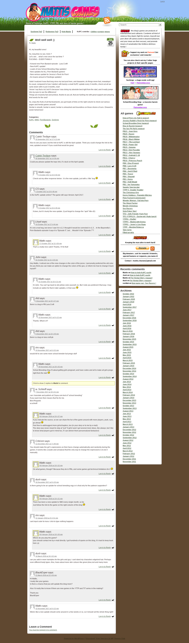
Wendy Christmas (130, 206)
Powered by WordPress (74, 639)
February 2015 (129, 363)
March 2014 (128, 392)
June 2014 (127, 384)
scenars (100, 32)
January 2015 (128, 366)
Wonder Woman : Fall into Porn (135, 201)
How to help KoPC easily (141, 273)
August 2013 (128, 411)
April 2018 (127, 305)
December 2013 (129, 400)
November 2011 (129, 462)
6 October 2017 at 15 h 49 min (49, 208)
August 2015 (128, 347)
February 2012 (129, 454)
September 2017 (130, 307)
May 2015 (127, 355)
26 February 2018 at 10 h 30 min (51, 534)
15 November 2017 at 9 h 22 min (50, 317)
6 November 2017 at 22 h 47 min (47, 301)
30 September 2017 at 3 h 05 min (47, 158)
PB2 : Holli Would (130, 182)
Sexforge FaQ (36, 32)
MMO (37, 120)
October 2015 (128, 342)
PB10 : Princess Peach (132, 161)
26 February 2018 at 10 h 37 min (51, 416)
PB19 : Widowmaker (131, 137)
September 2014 (130, 376)
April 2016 (127, 328)
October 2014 (128, 374)
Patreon (151, 52)
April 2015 (127, 358)
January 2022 (128, 297)
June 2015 (127, 352)
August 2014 (128, 379)
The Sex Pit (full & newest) (134, 129)
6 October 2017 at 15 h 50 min (49, 175)
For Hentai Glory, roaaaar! (142, 278)
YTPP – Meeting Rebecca (133, 227)
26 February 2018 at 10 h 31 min (51, 499)
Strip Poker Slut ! (130, 211)
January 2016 (128, 336)
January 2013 (128, 427)
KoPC (31, 120)
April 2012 (127, 448)
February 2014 (129, 395)
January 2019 (128, 302)
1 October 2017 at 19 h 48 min (46, 191)
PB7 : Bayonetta (129, 169)
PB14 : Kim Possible (131, 150)
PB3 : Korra (128, 179)
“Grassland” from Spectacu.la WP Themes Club (105, 639)
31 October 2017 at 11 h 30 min (46, 260)
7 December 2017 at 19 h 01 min (47, 392)
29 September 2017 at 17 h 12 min (47, 139)
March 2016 (128, 331)
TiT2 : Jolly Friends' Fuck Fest (135, 214)
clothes (94, 32)
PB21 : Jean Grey (130, 131)
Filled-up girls (128, 232)
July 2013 (127, 414)
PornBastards (45, 120)
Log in (162, 1)
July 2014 (127, 382)
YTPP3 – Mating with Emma (134, 222)
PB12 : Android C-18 (131, 155)
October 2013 (128, 406)
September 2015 (130, 344)
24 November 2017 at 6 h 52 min (47, 350)
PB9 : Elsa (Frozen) (131, 163)
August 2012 (128, 440)
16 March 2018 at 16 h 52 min (46, 556)
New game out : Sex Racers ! (144, 283)
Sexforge (55, 120)
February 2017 (129, 313)
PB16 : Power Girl (130, 145)
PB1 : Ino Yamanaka (131, 185)
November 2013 (129, 403)
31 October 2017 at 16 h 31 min (49, 282)
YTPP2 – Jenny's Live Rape (134, 225)
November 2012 (129, 432)
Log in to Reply (105, 150)
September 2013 (130, 408)
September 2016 (130, 321)
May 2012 (127, 446)
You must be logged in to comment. (43, 630)
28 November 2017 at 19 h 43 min (50, 367)
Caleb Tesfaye (43, 155)
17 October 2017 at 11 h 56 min (50, 243)
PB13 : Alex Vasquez (131, 153)
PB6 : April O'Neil (130, 171)
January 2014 (128, 398)
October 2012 (128, 435)
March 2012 (128, 451)
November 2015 (129, 339)
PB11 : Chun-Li (129, 158)
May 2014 (127, 387)
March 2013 (128, 424)
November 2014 (129, 371)
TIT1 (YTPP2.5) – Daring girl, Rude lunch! (140, 217)
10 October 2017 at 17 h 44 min (46, 224)
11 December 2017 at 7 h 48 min (47, 444)
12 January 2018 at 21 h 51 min (46, 518)
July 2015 (127, 350)
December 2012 (129, 430)
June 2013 (127, 416)
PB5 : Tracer (128, 174)
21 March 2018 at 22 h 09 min (46, 575)
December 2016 (129, 318)
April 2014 (127, 390)
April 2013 (127, 422)
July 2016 (127, 323)
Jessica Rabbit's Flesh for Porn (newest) (140, 121)
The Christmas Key (131, 193)
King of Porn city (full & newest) (136, 118)
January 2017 (128, 315)
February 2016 (129, 334)
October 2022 (128, 294)
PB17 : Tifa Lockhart (131, 142)
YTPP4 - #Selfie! (129, 219)
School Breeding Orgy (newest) (136, 123)
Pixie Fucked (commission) (134, 198)
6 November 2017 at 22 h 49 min (47, 334)
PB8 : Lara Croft (129, 166)
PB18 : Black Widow (131, 139)
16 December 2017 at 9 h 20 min (47, 482)
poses (107, 32)
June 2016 (127, 326)
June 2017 (127, 310)
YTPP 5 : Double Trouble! (133, 190)
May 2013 (127, 419)
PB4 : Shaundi (129, 177)
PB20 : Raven (128, 134)
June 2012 (127, 443)
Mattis (33, 43)
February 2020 (129, 299)
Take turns (127, 230)
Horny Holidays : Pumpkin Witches (137, 195)
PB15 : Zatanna (129, 147)
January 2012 (128, 456)
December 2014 (129, 368)
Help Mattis (66, 32)
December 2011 (129, 459)
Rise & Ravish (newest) (132, 126)
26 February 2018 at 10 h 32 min (51, 465)
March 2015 (128, 360)
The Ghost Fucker (130, 203)
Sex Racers (128, 209)
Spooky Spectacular (131, 187)
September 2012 (130, 438)
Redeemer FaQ (52, 32)
